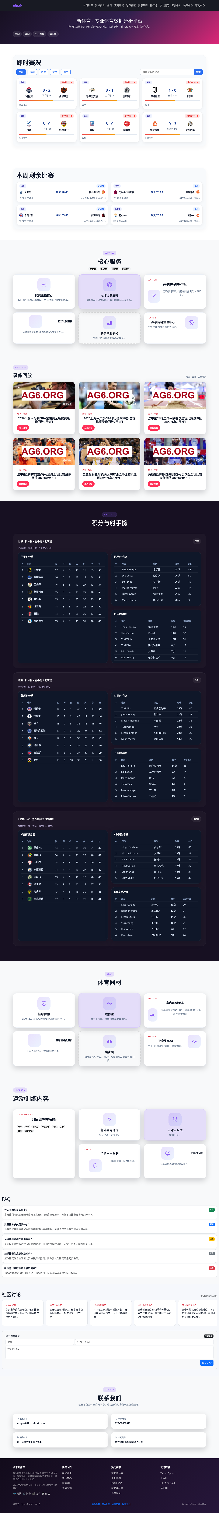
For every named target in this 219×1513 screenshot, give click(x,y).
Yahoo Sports (167, 1473)
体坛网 (164, 1487)
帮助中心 (200, 5)
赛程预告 (100, 5)
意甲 (54, 72)
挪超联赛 (116, 1492)
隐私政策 (96, 1504)
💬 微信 (46, 1493)
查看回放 (154, 427)
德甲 (66, 72)
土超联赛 (116, 1478)
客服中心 (176, 5)
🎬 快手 (36, 1493)
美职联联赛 (117, 1473)
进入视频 (23, 427)
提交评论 (207, 1362)
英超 (32, 72)
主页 (109, 5)
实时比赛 (119, 5)
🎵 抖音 (26, 1493)
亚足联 (164, 1478)
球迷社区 (131, 5)
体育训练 (88, 5)
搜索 (198, 72)
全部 (21, 72)
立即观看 (88, 427)
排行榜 (153, 5)
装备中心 (188, 5)
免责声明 (116, 1504)
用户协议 (106, 1504)
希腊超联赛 (117, 1487)
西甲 (43, 72)
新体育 (17, 6)
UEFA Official (167, 1483)
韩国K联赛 (116, 1483)
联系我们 (126, 1504)
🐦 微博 (17, 1493)
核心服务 (164, 5)
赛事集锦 (143, 5)
